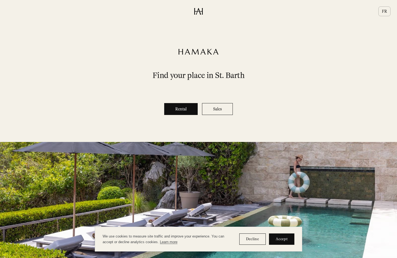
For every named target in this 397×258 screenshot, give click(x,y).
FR (384, 11)
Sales (217, 109)
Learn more (168, 242)
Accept (282, 239)
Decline (252, 239)
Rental (181, 109)
